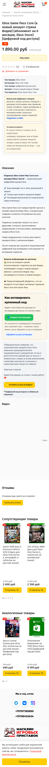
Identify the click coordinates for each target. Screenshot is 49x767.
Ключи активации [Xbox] (26, 12)
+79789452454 (24, 716)
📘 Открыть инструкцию (19, 317)
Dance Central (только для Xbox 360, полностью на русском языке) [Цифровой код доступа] (12, 647)
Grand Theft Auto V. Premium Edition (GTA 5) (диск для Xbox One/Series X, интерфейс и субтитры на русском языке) (12, 554)
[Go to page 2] (4, 681)
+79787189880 (24, 711)
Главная (6, 12)
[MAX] (33, 703)
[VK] (24, 703)
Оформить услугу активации (19, 334)
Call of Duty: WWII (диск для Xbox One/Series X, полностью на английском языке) (36, 553)
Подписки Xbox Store (12, 15)
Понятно (24, 761)
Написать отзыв (12, 502)
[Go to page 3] (6, 681)
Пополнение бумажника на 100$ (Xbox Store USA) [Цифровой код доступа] (35, 646)
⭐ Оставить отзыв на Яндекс (19, 385)
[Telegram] (16, 703)
